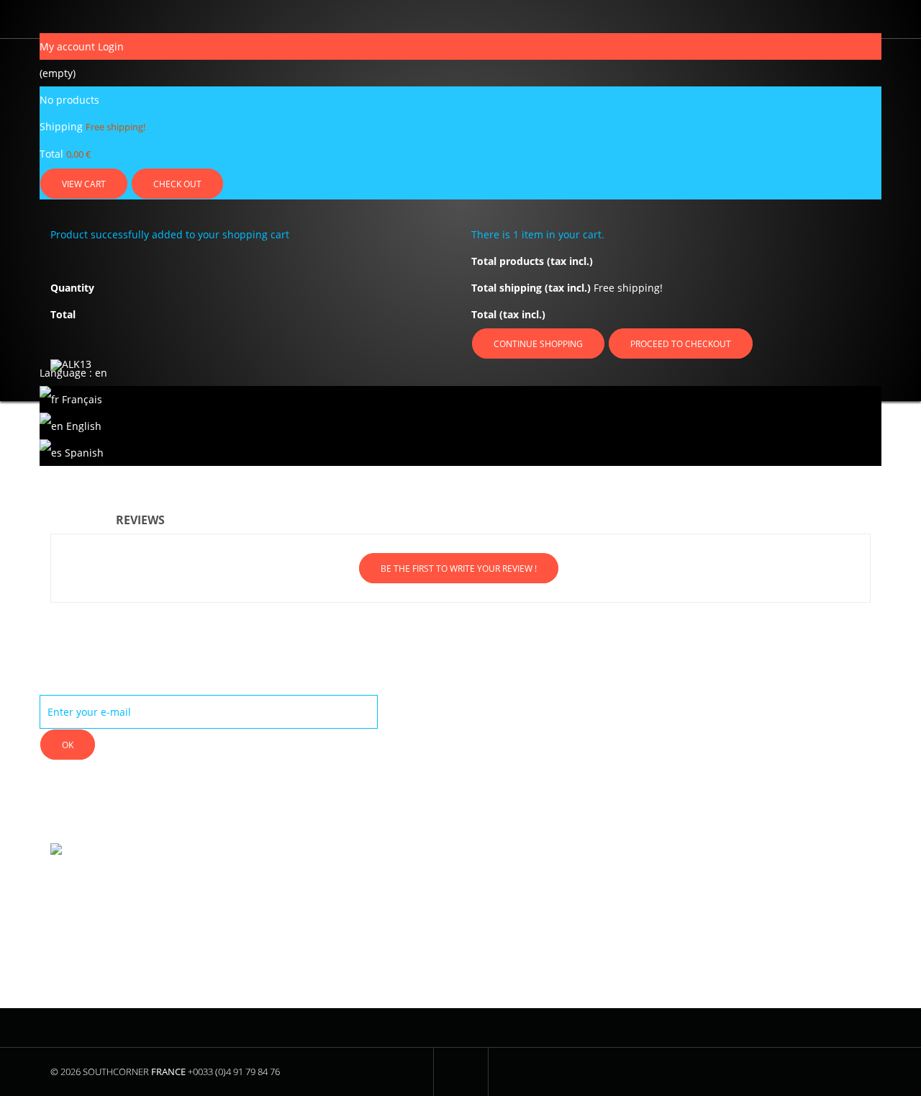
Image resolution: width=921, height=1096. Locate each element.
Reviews (140, 520)
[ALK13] (145, 374)
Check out (177, 184)
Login (111, 46)
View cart (84, 184)
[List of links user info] (43, 19)
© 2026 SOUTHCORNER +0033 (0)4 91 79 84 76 (165, 1071)
